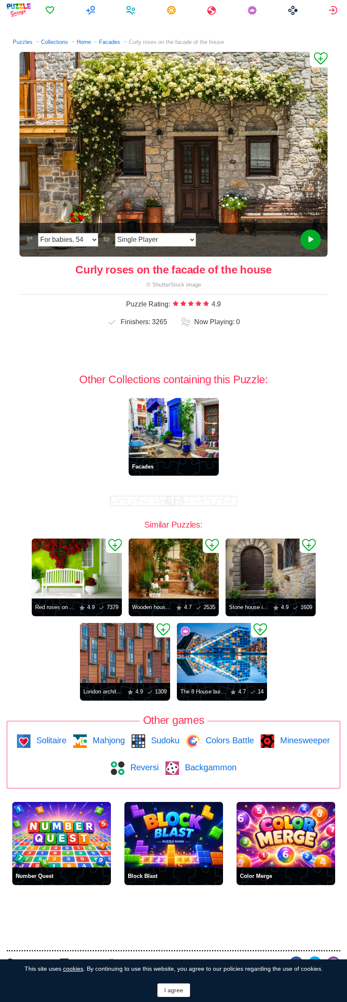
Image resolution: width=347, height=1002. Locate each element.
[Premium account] (253, 10)
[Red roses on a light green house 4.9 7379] (77, 568)
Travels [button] (213, 10)
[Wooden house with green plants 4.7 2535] (174, 568)
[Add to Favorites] (319, 59)
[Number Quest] (61, 834)
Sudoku (164, 740)
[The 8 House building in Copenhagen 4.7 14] (222, 653)
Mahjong (107, 740)
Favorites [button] (51, 10)
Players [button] (132, 10)
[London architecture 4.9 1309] (125, 653)
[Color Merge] (286, 834)
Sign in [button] (334, 10)
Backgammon (209, 767)
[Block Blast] (173, 834)
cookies (73, 968)
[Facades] (174, 428)
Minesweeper (304, 740)
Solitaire (50, 740)
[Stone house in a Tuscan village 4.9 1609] (271, 568)
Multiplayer (91, 10)
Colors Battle (228, 740)
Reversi (143, 767)
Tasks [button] (172, 10)
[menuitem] (51, 10)
